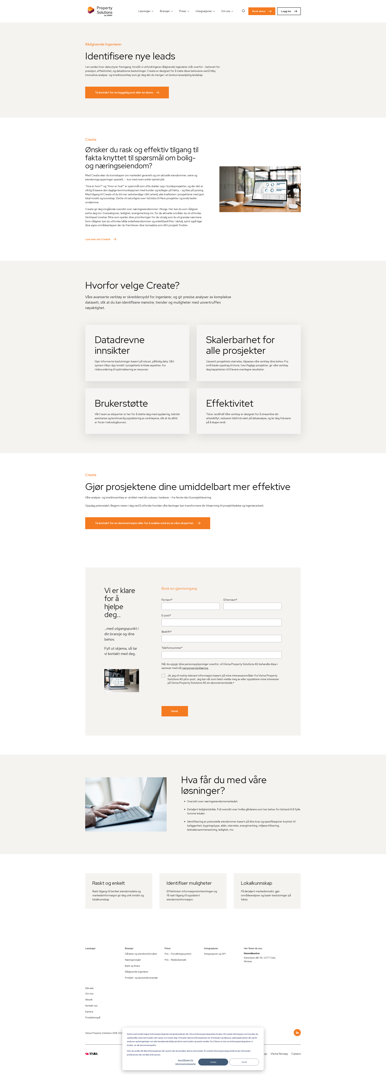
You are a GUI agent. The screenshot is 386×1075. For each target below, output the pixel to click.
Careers (296, 1053)
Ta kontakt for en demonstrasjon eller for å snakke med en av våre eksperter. (144, 523)
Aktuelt (89, 999)
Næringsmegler (133, 959)
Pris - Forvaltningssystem (178, 953)
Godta (213, 1062)
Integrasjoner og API (215, 953)
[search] (243, 11)
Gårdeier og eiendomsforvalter (141, 953)
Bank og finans (132, 965)
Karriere (89, 1011)
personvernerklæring (195, 668)
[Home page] (100, 11)
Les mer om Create (97, 239)
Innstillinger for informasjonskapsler (185, 1062)
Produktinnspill (92, 1017)
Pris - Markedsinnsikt (175, 959)
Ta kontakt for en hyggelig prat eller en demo (124, 92)
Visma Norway (279, 1053)
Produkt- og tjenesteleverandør (141, 977)
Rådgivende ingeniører (136, 971)
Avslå (244, 1062)
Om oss (89, 993)
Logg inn (286, 11)
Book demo (259, 11)
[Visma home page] (91, 1054)
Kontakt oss (91, 1005)
